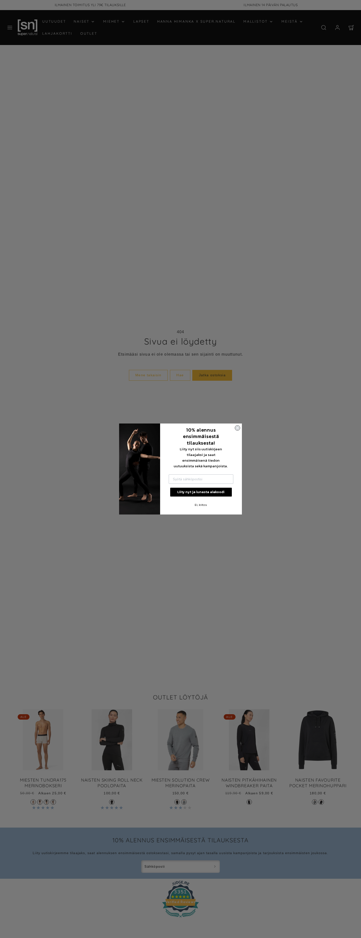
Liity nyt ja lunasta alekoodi (200, 492)
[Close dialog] (237, 427)
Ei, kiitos (201, 504)
